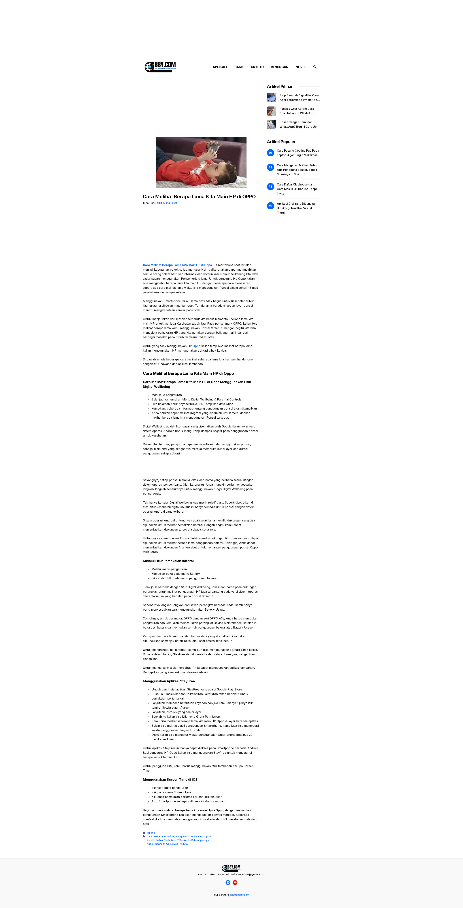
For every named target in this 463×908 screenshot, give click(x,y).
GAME (239, 67)
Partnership (306, 54)
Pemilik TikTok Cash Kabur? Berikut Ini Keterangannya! (178, 840)
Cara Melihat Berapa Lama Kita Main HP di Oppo (177, 265)
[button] (315, 67)
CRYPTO (257, 67)
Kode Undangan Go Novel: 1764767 (167, 843)
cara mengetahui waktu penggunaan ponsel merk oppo (179, 836)
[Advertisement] (231, 25)
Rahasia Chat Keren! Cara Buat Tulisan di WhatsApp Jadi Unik (297, 113)
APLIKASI (220, 67)
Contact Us (286, 54)
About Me (267, 54)
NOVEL (301, 67)
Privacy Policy (176, 54)
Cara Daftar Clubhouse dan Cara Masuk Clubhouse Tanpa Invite (297, 189)
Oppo (196, 346)
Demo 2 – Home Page (203, 54)
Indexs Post (248, 54)
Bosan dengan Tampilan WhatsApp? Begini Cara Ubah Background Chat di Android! (300, 126)
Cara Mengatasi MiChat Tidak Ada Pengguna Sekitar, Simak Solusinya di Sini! (297, 169)
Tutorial (151, 832)
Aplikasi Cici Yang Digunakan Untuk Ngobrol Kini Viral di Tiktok (296, 208)
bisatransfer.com (239, 894)
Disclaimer (228, 54)
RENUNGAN (279, 67)
